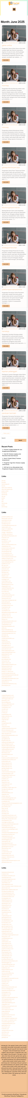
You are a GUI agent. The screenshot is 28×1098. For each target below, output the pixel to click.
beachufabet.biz (6, 1008)
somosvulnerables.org (8, 973)
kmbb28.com (5, 1028)
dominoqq (4, 494)
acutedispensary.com (7, 825)
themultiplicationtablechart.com (10, 678)
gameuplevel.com (6, 917)
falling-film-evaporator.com (9, 818)
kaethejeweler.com (7, 1001)
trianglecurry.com (6, 994)
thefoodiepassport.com (8, 650)
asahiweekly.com (6, 941)
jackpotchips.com (6, 957)
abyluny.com (5, 1034)
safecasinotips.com (7, 955)
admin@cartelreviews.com (11, 42)
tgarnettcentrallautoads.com (9, 536)
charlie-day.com (6, 796)
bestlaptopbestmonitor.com (9, 621)
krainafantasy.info (6, 714)
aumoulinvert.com (6, 649)
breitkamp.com (6, 968)
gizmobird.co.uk (6, 522)
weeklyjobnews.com (7, 836)
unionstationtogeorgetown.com (10, 935)
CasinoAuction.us (6, 643)
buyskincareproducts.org (8, 673)
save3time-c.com (6, 541)
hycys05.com (5, 770)
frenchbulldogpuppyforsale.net (10, 675)
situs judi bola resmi (6, 1068)
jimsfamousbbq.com (7, 516)
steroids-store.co (6, 616)
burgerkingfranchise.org (8, 747)
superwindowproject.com (8, 652)
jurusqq (4, 482)
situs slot (10, 1056)
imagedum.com (6, 995)
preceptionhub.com (7, 881)
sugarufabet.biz (6, 1011)
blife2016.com (5, 985)
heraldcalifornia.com (7, 947)
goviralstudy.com (6, 659)
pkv (3, 501)
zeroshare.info (5, 574)
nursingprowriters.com (8, 822)
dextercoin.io (5, 682)
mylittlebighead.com (7, 938)
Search (3, 438)
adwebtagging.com (7, 839)
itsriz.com (4, 725)
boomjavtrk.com (6, 1035)
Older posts (6, 433)
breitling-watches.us (7, 534)
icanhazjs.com (5, 656)
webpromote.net (6, 614)
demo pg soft (21, 1066)
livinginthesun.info (6, 723)
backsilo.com (5, 811)
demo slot (4, 1056)
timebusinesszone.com (8, 855)
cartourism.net (5, 661)
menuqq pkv (4, 1045)
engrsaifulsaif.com (6, 931)
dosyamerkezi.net (6, 551)
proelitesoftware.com (7, 959)
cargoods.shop (6, 726)
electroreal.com (6, 888)
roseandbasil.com (6, 624)
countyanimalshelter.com (8, 838)
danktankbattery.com (7, 792)
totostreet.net (5, 908)
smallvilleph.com (6, 581)
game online (7, 45)
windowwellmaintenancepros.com (11, 860)
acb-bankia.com (6, 806)
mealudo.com (5, 794)
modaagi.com (5, 579)
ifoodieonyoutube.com (8, 891)
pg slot (9, 1049)
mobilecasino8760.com (8, 638)
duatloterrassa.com (7, 974)
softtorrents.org (6, 971)
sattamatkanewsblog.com (8, 827)
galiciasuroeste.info (7, 582)
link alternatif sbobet (15, 1070)
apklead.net (5, 1037)
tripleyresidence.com (7, 969)
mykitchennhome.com (7, 647)
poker (3, 498)
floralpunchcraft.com (7, 789)
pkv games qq (16, 1073)
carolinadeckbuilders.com (9, 560)
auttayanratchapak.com (8, 742)
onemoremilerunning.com (8, 771)
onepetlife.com (6, 1004)
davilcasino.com (6, 910)
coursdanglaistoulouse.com (9, 525)
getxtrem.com (5, 780)
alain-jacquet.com (6, 733)
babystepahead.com (7, 843)
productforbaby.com (7, 754)
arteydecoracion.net (7, 617)
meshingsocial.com (7, 784)
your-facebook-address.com (9, 1018)
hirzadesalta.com (6, 898)
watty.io (4, 721)
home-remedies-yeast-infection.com (11, 886)
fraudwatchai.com (6, 912)
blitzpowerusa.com (7, 766)
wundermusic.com (6, 924)
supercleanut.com (6, 943)
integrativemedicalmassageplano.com (12, 803)
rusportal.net (5, 719)
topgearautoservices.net (8, 1014)
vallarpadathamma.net (8, 749)
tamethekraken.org (7, 980)
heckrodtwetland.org (7, 629)
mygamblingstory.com (8, 695)
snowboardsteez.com (7, 773)
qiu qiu (3, 496)
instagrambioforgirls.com (8, 775)
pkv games (12, 1045)
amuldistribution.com (7, 921)
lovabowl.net (5, 874)
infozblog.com (5, 609)
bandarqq (4, 493)
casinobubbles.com (7, 901)
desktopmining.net (7, 668)
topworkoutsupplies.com (8, 895)
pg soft (14, 1049)
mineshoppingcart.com (8, 893)
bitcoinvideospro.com (7, 730)
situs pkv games (21, 1063)
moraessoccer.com (7, 589)
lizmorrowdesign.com (7, 988)
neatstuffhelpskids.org (8, 588)
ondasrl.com (5, 983)
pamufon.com (5, 976)
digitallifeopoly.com (7, 900)
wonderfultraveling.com (8, 595)
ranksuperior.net (6, 841)
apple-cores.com (6, 662)
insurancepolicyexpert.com (9, 556)
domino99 (4, 1047)
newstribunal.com (6, 877)
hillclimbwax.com (6, 848)
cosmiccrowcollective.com (9, 732)
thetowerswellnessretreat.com (10, 997)
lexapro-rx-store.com (7, 671)
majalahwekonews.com (8, 697)
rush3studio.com (6, 707)
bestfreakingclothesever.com (9, 817)
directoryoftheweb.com (8, 704)
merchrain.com (6, 1027)
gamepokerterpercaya (11, 167)
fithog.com (4, 619)
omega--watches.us (7, 532)
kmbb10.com (5, 778)
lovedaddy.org (5, 801)
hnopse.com (5, 850)
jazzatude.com (6, 570)
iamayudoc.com (6, 936)
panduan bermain (9, 413)
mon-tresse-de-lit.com (8, 1009)
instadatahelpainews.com (8, 1023)
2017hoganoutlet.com (7, 698)
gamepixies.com (6, 950)
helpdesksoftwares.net (8, 872)
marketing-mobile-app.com (9, 787)
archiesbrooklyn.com (7, 605)
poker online (5, 491)
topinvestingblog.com (7, 562)
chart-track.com (6, 593)
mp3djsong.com (6, 523)
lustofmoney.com (6, 853)
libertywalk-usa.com (7, 518)
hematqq (5, 331)
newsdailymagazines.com (9, 879)
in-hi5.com (4, 712)
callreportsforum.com (7, 1030)
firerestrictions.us (6, 603)
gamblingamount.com (7, 846)
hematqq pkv (8, 1071)
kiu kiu (3, 486)
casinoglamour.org (7, 680)
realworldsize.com (7, 751)
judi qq (3, 480)
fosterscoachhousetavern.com (10, 758)
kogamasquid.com (7, 676)
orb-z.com (4, 756)
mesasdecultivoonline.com (9, 759)
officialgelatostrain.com (8, 999)
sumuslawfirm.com (7, 820)
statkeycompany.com (7, 558)
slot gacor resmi (22, 1054)
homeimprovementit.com (8, 875)
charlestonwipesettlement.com (10, 832)
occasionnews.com (7, 851)
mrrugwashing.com (7, 805)
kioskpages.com (6, 992)
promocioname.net (7, 596)
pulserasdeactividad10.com (9, 664)
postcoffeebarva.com (7, 744)
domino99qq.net (6, 702)
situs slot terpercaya (7, 489)
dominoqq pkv (5, 484)
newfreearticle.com (7, 765)
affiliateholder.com (7, 862)
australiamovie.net (6, 520)
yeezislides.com (6, 882)
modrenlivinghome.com (8, 1021)
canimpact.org (5, 657)
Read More (5, 60)
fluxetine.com (5, 636)
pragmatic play (20, 1052)
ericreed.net (5, 635)
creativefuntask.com (7, 929)
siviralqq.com (5, 813)
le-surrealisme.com (7, 553)
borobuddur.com (6, 922)
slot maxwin (20, 1049)
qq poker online (16, 1071)
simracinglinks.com (7, 549)
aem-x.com (5, 914)
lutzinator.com (5, 981)
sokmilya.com (5, 1032)
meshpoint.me (5, 737)
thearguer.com (5, 785)
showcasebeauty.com (7, 555)
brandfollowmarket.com (8, 834)
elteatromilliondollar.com (8, 745)
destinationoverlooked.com (9, 845)
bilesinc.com (5, 576)
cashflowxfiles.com (7, 777)
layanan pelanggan (9, 371)
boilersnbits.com (6, 761)
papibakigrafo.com (7, 654)
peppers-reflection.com (8, 857)
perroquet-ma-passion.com (9, 1020)
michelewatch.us (6, 530)
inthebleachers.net (6, 669)
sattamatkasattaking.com (8, 1002)
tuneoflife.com (5, 858)
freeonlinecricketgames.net (9, 600)
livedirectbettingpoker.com (9, 798)
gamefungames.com (7, 926)
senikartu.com (5, 718)
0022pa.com (5, 572)
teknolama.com (6, 752)
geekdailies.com (6, 1025)
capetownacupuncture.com (9, 728)
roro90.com (5, 709)
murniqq (5, 85)
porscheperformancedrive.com (10, 978)
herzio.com (5, 711)
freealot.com (5, 940)
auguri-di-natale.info (7, 529)
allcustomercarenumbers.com (10, 961)
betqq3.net (4, 640)
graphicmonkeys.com (7, 948)
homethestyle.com (6, 919)
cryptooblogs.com (7, 915)
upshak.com (5, 810)
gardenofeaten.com (7, 768)
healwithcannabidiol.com (8, 990)
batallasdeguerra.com (7, 584)
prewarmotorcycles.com (8, 548)
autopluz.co (5, 539)
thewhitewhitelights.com (8, 626)
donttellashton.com (7, 705)
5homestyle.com (6, 685)
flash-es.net (5, 808)
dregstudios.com (6, 586)
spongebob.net (6, 738)
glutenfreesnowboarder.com (9, 987)
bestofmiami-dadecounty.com (10, 889)
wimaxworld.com (6, 598)
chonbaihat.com (6, 610)
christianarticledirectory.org (9, 683)
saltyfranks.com (6, 567)
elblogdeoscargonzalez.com (9, 612)
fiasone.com (5, 791)
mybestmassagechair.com (9, 633)
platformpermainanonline (12, 289)
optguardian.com (6, 907)
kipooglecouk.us (6, 645)
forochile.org (5, 591)
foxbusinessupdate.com (8, 799)
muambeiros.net (6, 607)
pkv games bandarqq (20, 1057)
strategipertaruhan (9, 248)
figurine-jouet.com (7, 1016)
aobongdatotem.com (7, 884)
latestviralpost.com (7, 763)
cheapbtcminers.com (7, 933)
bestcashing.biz (6, 602)
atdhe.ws (4, 628)
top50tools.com (6, 563)
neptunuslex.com (6, 527)
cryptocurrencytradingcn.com (10, 829)
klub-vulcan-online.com (8, 966)
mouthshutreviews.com (8, 896)
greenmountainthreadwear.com (10, 824)
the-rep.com (5, 565)
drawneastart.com (6, 952)
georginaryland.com (7, 622)
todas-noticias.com (7, 716)
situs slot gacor (11, 1052)
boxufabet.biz (5, 1013)
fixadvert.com (5, 537)
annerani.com (5, 569)
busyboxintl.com (6, 740)
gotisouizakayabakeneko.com (10, 735)
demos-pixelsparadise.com (9, 544)
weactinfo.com (6, 782)
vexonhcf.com (5, 542)
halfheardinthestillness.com (9, 631)
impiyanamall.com (6, 905)
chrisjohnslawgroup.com (8, 964)
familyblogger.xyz (6, 962)
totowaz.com (5, 831)
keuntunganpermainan (11, 207)
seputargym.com (6, 903)
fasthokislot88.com (7, 954)
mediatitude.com (6, 546)
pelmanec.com (6, 700)
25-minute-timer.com (7, 928)
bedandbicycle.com (7, 945)
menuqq (5, 127)
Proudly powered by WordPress (10, 1094)
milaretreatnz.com (6, 577)
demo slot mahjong (7, 487)
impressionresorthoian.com (9, 815)
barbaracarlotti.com (7, 666)
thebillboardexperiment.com (9, 1006)
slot (3, 499)
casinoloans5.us (6, 642)
